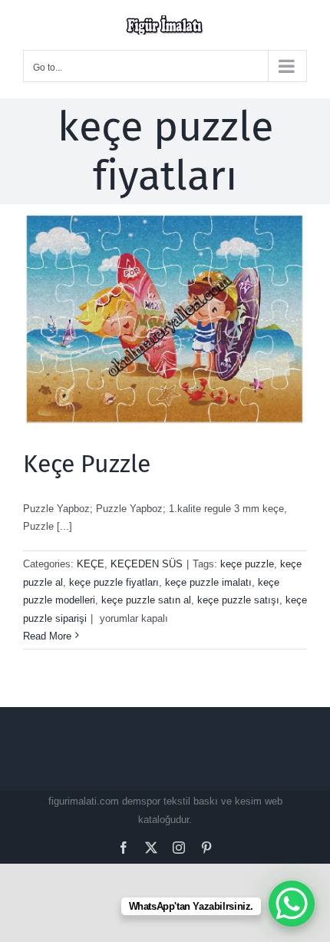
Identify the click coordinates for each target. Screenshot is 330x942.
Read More (47, 636)
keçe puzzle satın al (146, 600)
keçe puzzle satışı (238, 600)
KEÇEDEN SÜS (147, 564)
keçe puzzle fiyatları (114, 582)
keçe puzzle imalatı (208, 582)
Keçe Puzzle (86, 463)
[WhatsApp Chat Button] (292, 904)
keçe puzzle (247, 564)
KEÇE (90, 564)
